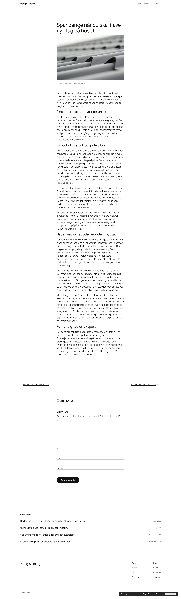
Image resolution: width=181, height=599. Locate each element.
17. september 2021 (155, 542)
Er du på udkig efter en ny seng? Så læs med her (45, 541)
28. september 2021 (154, 535)
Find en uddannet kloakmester (36, 384)
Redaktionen (68, 83)
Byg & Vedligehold (79, 83)
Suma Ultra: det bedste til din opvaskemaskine (44, 528)
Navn (59, 448)
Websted (60, 468)
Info (157, 3)
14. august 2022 (156, 521)
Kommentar (61, 421)
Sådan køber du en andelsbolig (144, 384)
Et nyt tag (62, 239)
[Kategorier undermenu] (153, 3)
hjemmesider (116, 157)
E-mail (59, 458)
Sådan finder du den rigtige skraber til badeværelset (47, 534)
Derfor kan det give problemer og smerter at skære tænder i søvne (54, 521)
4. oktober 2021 (156, 528)
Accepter (170, 594)
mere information (158, 594)
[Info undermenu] (160, 3)
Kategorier (147, 3)
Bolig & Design (27, 3)
